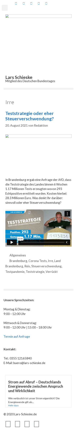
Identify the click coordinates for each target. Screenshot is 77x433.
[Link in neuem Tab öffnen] (15, 3)
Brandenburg (18, 261)
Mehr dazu (13, 405)
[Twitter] (17, 423)
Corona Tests (37, 261)
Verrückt (52, 272)
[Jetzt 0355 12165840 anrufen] (53, 3)
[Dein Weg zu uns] (61, 3)
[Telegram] (27, 423)
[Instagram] (36, 423)
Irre (50, 261)
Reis (27, 266)
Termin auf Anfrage (17, 336)
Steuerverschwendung (46, 266)
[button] (5, 8)
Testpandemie (15, 272)
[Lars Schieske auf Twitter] (23, 3)
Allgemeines (17, 255)
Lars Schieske (18, 77)
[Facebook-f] (8, 423)
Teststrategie (35, 272)
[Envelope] (46, 423)
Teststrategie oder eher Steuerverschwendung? (29, 116)
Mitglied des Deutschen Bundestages (30, 81)
